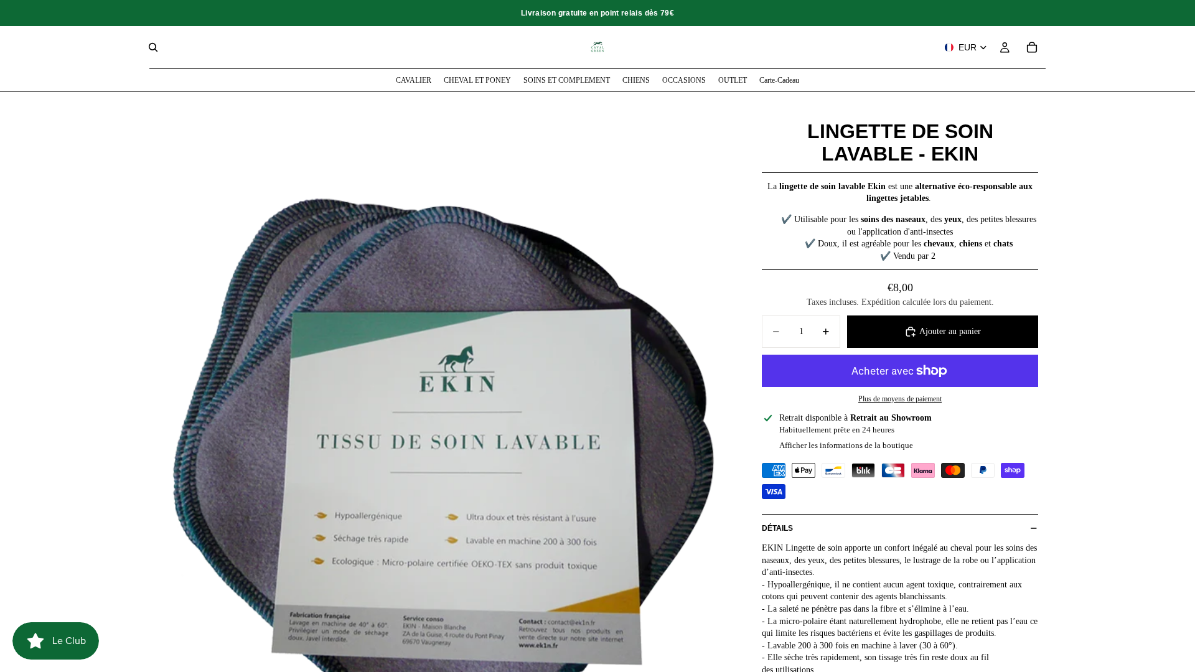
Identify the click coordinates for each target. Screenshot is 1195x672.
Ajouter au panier (950, 331)
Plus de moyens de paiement (900, 399)
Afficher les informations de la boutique (846, 445)
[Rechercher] (153, 47)
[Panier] (1032, 47)
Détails (777, 528)
